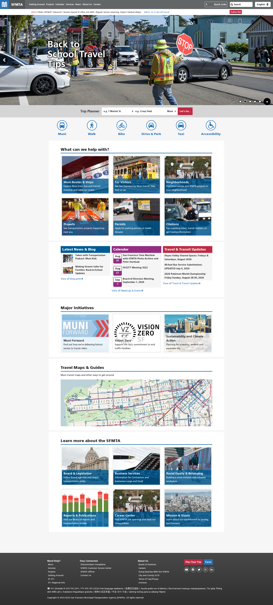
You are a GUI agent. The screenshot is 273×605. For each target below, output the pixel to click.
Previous (4, 60)
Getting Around (55, 575)
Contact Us (86, 575)
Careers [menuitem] (97, 4)
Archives (143, 582)
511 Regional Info (56, 582)
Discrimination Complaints (93, 564)
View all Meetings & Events (126, 290)
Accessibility (211, 134)
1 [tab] (241, 102)
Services (51, 568)
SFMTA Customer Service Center (96, 568)
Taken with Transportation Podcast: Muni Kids (90, 257)
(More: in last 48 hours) (157, 12)
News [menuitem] (78, 4)
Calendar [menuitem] (59, 4)
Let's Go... (185, 111)
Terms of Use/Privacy (148, 579)
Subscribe (236, 12)
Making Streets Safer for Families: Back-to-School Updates (89, 270)
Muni (62, 134)
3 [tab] (250, 102)
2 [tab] (245, 102)
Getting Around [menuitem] (37, 4)
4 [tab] (255, 102)
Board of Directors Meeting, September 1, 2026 (138, 280)
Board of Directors (147, 564)
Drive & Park (151, 134)
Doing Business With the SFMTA (154, 571)
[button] (263, 4)
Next (269, 60)
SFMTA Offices (87, 571)
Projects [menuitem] (50, 4)
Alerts (34, 12)
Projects (51, 571)
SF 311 (51, 579)
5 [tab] (260, 102)
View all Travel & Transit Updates (181, 283)
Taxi (181, 134)
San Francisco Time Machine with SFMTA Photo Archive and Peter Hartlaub (140, 258)
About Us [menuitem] (87, 4)
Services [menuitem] (70, 4)
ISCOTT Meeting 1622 (135, 267)
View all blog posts (71, 278)
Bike (121, 134)
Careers (142, 568)
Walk (92, 134)
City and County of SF (149, 575)
